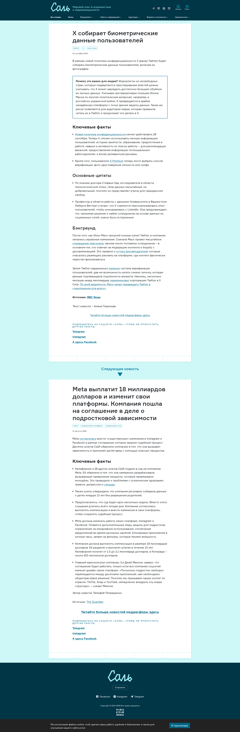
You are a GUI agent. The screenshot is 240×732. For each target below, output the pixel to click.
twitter (76, 48)
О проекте (120, 687)
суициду (109, 484)
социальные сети (113, 426)
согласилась (88, 438)
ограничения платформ (91, 426)
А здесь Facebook (84, 342)
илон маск (92, 48)
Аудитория (133, 17)
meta (75, 426)
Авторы (178, 9)
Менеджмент (85, 17)
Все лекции (56, 17)
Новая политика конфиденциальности (100, 134)
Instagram (79, 336)
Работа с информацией (109, 17)
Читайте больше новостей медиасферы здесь (120, 315)
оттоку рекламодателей (132, 251)
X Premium (116, 161)
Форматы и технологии (156, 17)
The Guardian (95, 601)
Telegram (78, 331)
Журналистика (181, 17)
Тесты (70, 17)
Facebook (105, 696)
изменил (114, 268)
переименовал (119, 280)
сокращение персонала (88, 243)
